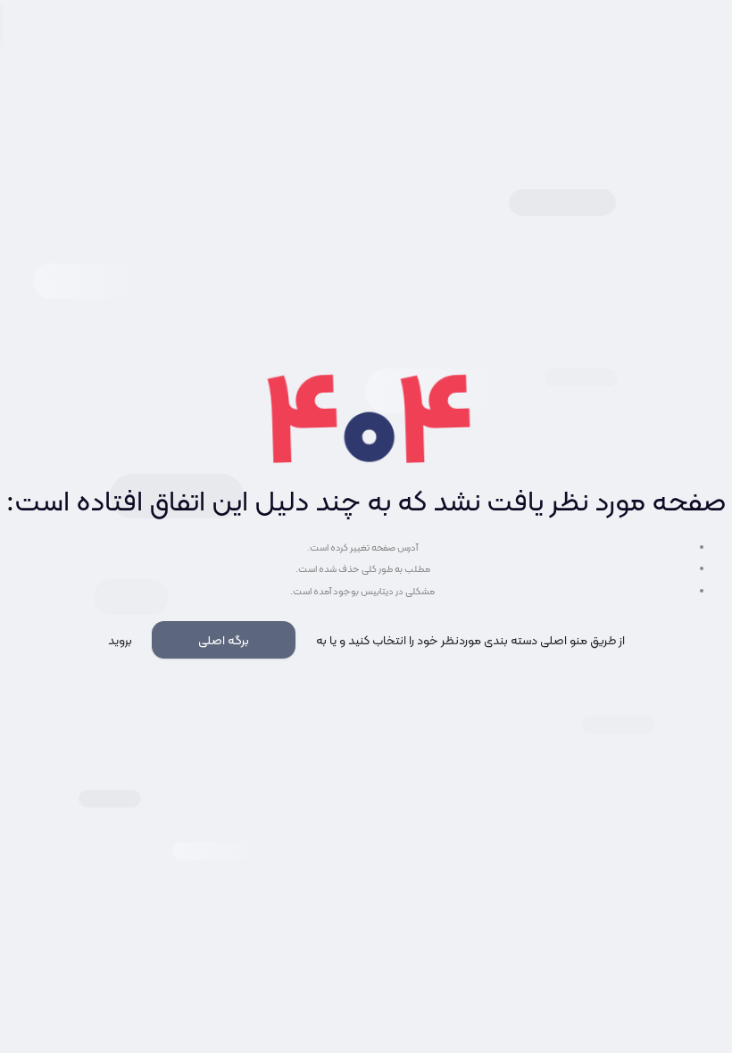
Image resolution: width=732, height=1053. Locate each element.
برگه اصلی (223, 640)
